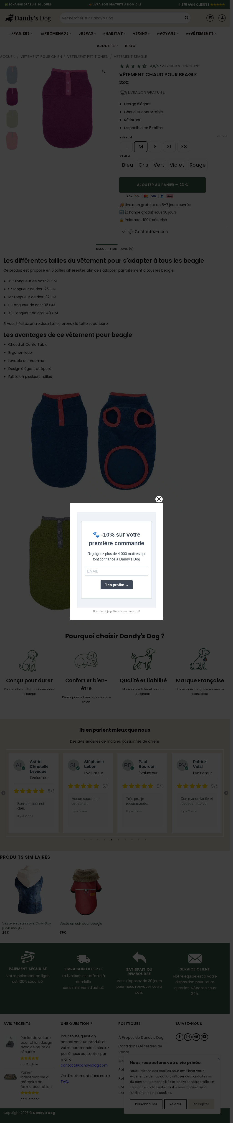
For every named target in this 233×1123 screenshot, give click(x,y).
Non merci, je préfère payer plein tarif (116, 611)
